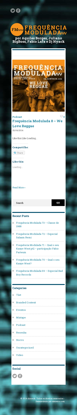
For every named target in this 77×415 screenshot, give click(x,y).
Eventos (21, 310)
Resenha (21, 332)
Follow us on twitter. (12, 10)
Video (19, 355)
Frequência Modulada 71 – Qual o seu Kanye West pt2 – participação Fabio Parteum (37, 248)
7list (18, 294)
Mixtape (21, 317)
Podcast (17, 116)
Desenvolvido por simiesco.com (50, 401)
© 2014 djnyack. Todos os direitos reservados (41, 398)
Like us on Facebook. (18, 10)
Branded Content (26, 302)
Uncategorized (25, 347)
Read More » (18, 187)
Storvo (20, 340)
